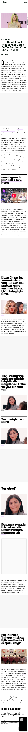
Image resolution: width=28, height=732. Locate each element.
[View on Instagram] (14, 556)
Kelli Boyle (6, 54)
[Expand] (21, 718)
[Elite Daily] (4, 2)
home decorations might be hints (12, 531)
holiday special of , (11, 179)
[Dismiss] (26, 718)
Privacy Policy (5, 723)
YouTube (2, 410)
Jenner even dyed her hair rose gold (11, 592)
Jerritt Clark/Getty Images (27, 21)
